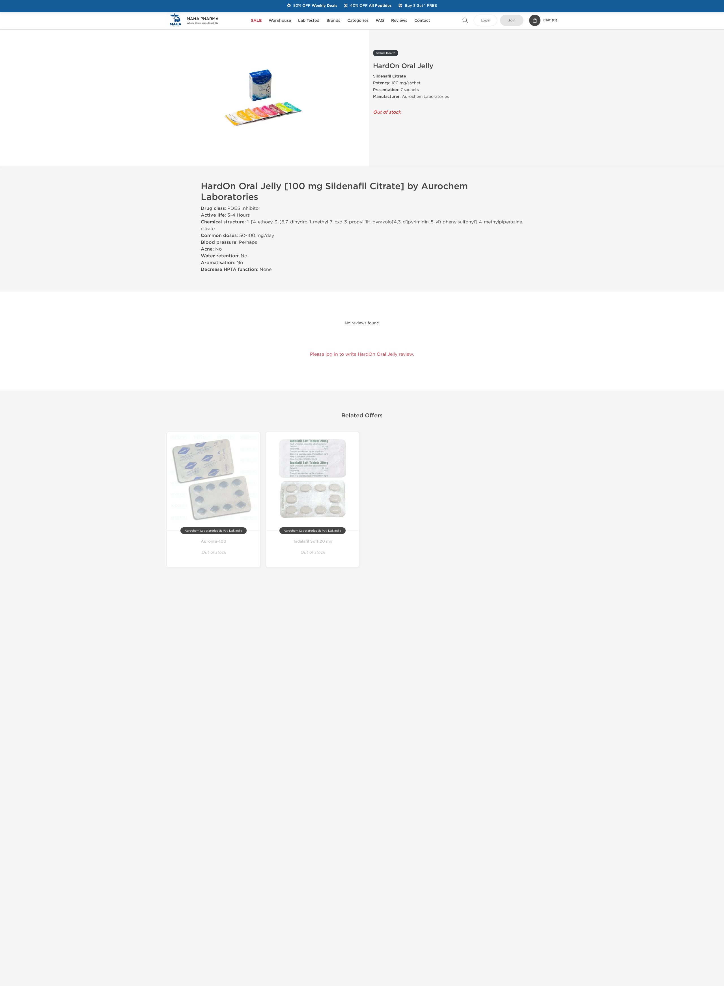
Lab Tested (308, 20)
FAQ (380, 20)
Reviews (399, 20)
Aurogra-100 (213, 541)
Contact (422, 20)
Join (511, 20)
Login (485, 20)
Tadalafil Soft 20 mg (312, 541)
